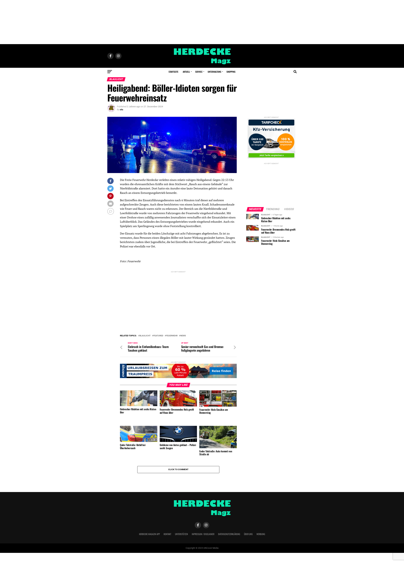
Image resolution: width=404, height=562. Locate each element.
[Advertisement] (202, 22)
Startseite (173, 71)
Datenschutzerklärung (229, 534)
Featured (158, 336)
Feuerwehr (172, 336)
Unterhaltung (214, 71)
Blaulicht (145, 336)
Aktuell (186, 71)
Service (198, 71)
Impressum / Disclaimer (203, 534)
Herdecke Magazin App (149, 534)
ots (121, 109)
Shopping (230, 71)
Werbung (260, 534)
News (183, 336)
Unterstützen (181, 534)
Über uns (248, 534)
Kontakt (167, 534)
